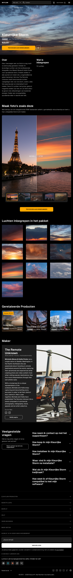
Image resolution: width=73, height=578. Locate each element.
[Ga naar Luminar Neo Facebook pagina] (53, 570)
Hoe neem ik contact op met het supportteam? (51, 434)
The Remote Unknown (18, 39)
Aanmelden (61, 3)
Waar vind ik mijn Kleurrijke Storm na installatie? (51, 462)
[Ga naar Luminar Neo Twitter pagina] (67, 570)
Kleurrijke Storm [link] (18, 7)
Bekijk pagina (14, 417)
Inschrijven (36, 545)
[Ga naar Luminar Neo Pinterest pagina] (70, 570)
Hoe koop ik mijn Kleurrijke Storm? (51, 443)
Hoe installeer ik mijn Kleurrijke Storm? (51, 452)
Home (3, 7)
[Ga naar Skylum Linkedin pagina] (60, 570)
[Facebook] (6, 412)
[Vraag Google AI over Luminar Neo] (22, 563)
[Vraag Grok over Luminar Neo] (17, 563)
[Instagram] (9, 412)
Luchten (9, 7)
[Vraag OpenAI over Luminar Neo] (3, 563)
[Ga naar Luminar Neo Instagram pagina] (57, 570)
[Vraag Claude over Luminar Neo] (12, 563)
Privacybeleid (59, 550)
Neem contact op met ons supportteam (14, 446)
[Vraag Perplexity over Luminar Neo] (8, 563)
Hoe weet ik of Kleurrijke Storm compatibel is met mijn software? (51, 481)
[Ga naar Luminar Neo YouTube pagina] (64, 570)
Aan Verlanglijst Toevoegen (11, 318)
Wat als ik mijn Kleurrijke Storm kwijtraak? (51, 471)
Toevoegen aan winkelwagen (18, 48)
